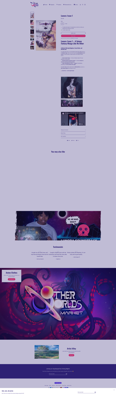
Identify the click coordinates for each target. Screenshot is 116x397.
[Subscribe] (95, 392)
